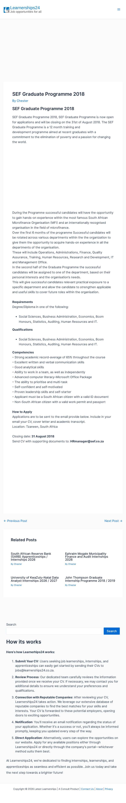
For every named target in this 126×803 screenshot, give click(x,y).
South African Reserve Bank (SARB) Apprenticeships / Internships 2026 (31, 556)
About (99, 789)
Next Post (113, 520)
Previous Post (15, 520)
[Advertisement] (63, 47)
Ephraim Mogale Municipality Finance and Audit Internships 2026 (86, 556)
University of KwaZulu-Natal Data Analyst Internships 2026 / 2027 (35, 579)
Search (11, 624)
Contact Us (87, 789)
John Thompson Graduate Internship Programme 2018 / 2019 (90, 579)
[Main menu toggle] (119, 9)
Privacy (109, 789)
